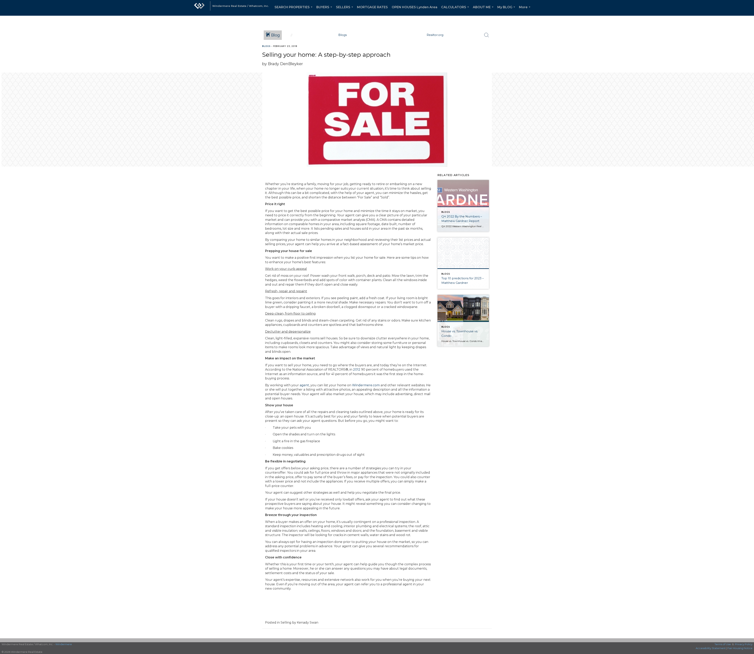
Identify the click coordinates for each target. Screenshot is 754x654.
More (525, 10)
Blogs (266, 46)
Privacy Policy (743, 644)
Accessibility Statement (711, 648)
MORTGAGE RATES (372, 7)
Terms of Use (723, 644)
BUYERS (325, 10)
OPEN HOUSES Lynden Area (414, 7)
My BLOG (507, 10)
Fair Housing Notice (739, 648)
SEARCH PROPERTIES (294, 10)
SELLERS (345, 10)
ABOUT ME (484, 10)
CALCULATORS (455, 10)
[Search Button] (486, 35)
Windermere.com (366, 385)
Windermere (63, 644)
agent (304, 385)
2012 (356, 369)
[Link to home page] (199, 8)
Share (748, 53)
